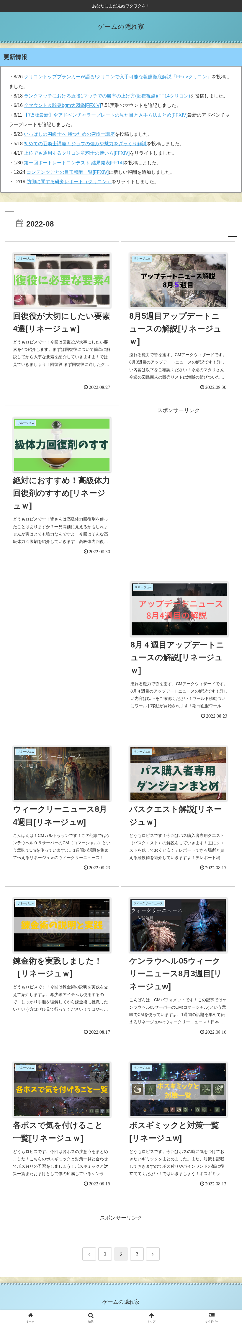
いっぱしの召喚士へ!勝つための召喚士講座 (69, 134)
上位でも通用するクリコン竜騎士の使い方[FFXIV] (77, 153)
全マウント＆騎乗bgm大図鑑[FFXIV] (62, 105)
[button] (224, 965)
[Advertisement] (62, 631)
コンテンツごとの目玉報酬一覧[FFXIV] (68, 172)
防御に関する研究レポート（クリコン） (69, 181)
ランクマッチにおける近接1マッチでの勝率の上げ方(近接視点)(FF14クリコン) (107, 95)
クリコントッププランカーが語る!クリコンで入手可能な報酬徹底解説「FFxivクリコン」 (118, 76)
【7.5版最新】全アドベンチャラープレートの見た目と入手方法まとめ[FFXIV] (105, 115)
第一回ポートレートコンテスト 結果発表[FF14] (74, 162)
